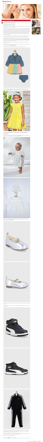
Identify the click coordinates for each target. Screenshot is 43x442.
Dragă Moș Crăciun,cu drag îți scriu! (9, 22)
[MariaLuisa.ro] (21, 11)
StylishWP (39, 441)
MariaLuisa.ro (6, 1)
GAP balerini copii (12, 219)
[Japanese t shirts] (36, 30)
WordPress (34, 441)
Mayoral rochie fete (10, 89)
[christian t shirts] (36, 23)
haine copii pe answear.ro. (13, 45)
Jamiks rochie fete (20, 135)
